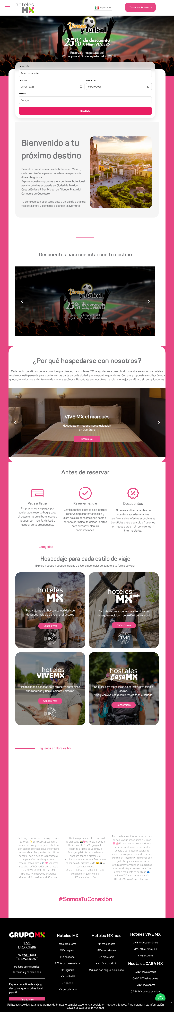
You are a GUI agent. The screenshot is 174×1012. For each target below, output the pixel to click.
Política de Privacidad (27, 966)
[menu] (7, 7)
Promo (22, 93)
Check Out (91, 80)
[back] (22, 301)
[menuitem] (140, 7)
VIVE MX (153, 934)
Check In (23, 80)
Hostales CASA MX (145, 963)
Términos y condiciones (27, 972)
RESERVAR (85, 110)
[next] (148, 301)
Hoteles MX (67, 935)
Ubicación (24, 66)
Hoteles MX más (106, 935)
